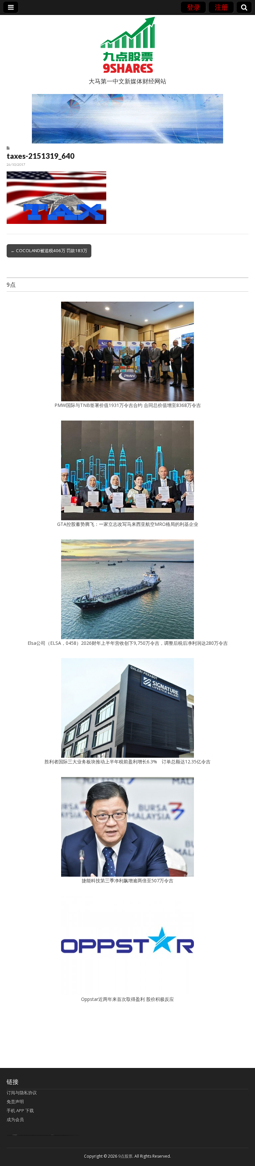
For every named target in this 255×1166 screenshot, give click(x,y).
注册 (221, 7)
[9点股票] (127, 45)
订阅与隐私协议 (22, 1093)
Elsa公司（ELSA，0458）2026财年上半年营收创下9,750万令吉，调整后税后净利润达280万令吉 (128, 643)
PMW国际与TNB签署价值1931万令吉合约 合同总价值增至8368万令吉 (127, 405)
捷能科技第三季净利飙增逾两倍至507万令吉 (130, 880)
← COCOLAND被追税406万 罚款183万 (49, 250)
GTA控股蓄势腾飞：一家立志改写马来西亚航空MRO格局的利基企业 (127, 524)
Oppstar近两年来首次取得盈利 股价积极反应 (127, 999)
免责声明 (15, 1102)
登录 (193, 7)
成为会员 (15, 1119)
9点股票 (125, 1156)
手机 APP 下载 (20, 1111)
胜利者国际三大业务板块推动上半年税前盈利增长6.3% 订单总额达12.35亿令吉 (127, 761)
